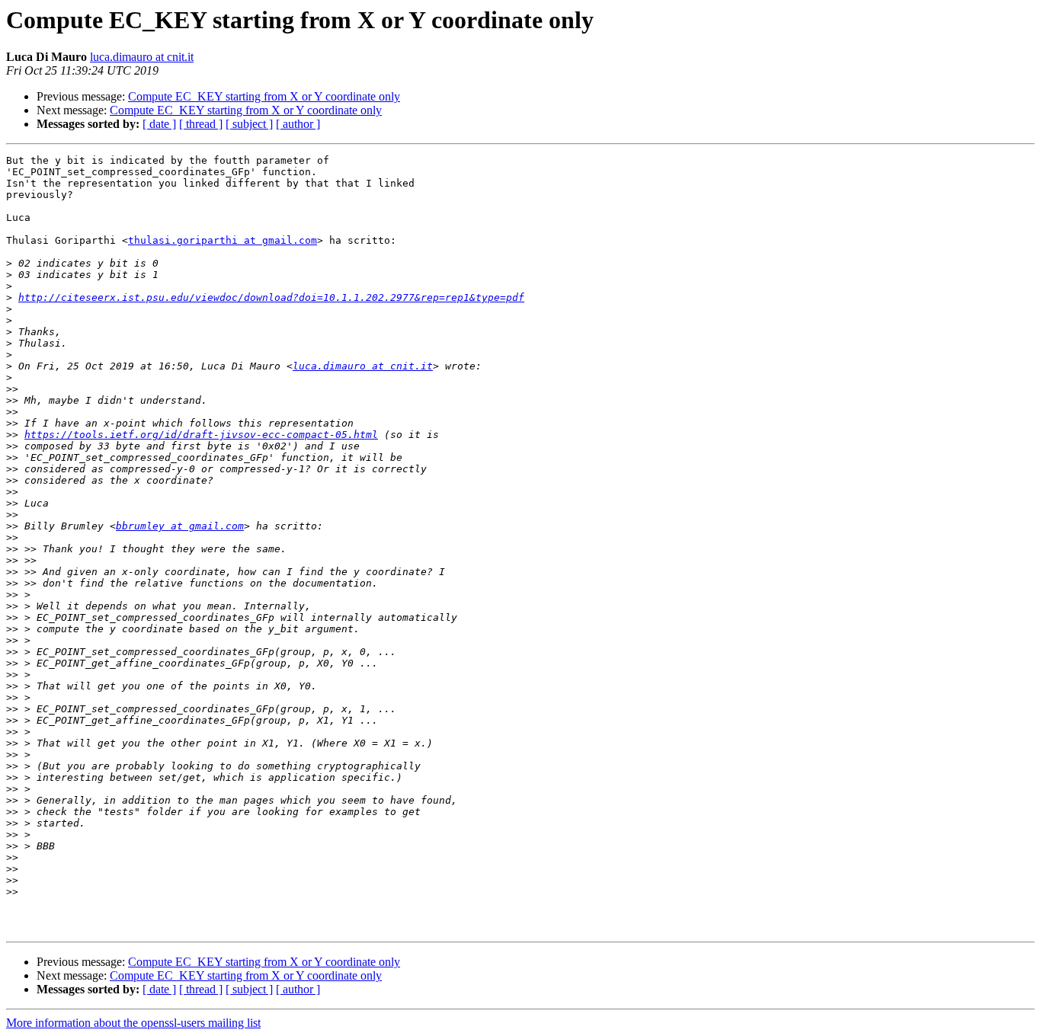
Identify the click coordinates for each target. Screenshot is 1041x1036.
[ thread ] (201, 123)
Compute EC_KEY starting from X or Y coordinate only (264, 96)
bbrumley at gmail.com (180, 526)
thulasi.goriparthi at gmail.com (222, 240)
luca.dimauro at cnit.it (142, 56)
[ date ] (159, 123)
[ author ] (298, 123)
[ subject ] (249, 123)
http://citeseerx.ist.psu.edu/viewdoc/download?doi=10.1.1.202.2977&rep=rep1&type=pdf (271, 297)
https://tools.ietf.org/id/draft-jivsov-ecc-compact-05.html (201, 434)
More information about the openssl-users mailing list (133, 1022)
